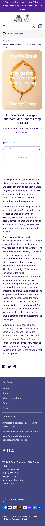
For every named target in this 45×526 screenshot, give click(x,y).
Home (4, 41)
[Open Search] (4, 33)
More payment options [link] (22, 172)
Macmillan (9, 139)
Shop (5, 393)
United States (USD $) (14, 499)
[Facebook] (8, 450)
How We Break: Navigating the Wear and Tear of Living (21, 45)
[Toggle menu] (4, 26)
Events (6, 403)
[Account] (33, 25)
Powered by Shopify (20, 519)
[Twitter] (4, 450)
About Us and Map (12, 398)
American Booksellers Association (20, 431)
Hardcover (11, 143)
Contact (6, 408)
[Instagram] (12, 450)
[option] (22, 80)
